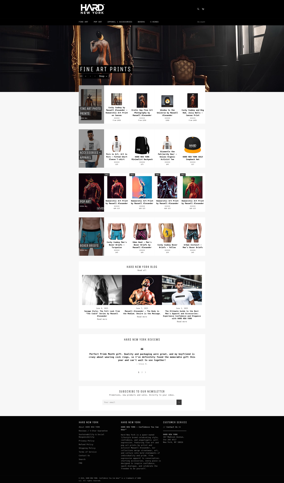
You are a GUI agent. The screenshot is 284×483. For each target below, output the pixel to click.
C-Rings (154, 22)
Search (82, 459)
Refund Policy (86, 444)
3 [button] (145, 372)
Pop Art (98, 22)
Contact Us (84, 455)
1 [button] (138, 372)
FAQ (80, 463)
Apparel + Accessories (119, 22)
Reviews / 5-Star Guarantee (93, 431)
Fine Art (83, 22)
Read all (142, 270)
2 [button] (142, 372)
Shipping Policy (87, 448)
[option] (142, 58)
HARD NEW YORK (91, 478)
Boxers (141, 22)
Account (201, 22)
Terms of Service (88, 452)
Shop (103, 76)
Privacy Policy (86, 441)
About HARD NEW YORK (89, 427)
